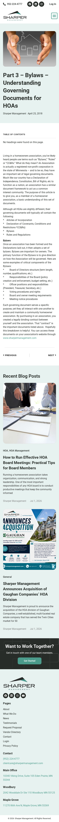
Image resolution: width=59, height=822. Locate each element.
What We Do (9, 713)
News (6, 718)
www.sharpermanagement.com (19, 338)
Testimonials (10, 723)
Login (6, 741)
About (6, 709)
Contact (7, 736)
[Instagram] (41, 4)
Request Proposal (12, 727)
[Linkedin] (35, 4)
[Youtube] (23, 695)
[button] (54, 16)
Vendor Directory (12, 732)
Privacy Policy (10, 745)
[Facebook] (29, 4)
